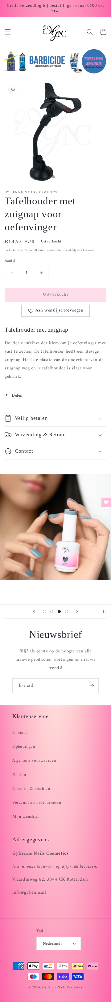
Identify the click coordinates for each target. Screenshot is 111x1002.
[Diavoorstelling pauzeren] (104, 611)
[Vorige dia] (34, 611)
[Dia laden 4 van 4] (66, 611)
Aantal (10, 261)
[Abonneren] (91, 685)
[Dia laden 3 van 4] (59, 611)
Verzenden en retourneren (36, 803)
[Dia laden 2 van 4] (52, 611)
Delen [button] (17, 395)
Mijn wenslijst (25, 817)
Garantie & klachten (31, 789)
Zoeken (19, 775)
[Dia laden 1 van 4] (44, 611)
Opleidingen (23, 747)
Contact (19, 733)
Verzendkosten (35, 250)
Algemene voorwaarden (34, 761)
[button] (7, 32)
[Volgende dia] (77, 611)
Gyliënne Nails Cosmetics (62, 988)
